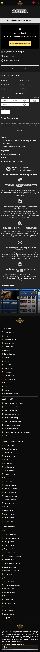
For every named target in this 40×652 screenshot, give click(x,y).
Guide (6, 387)
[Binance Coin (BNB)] (15, 104)
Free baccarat (8, 372)
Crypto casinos (9, 482)
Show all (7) (36, 97)
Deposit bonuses (9, 354)
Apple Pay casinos (10, 485)
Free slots (7, 361)
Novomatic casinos (10, 535)
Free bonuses (8, 347)
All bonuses (7, 350)
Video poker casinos (10, 607)
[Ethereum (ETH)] (5, 104)
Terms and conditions (11, 394)
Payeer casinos (9, 471)
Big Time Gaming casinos (12, 563)
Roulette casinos (9, 600)
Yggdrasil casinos (9, 592)
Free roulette (8, 365)
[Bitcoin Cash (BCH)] (34, 100)
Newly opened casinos (11, 336)
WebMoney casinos (10, 492)
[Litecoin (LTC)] (15, 100)
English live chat (9, 56)
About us (7, 390)
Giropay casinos (9, 514)
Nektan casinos (9, 582)
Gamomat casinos (10, 567)
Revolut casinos (9, 511)
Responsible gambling (11, 429)
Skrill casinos (8, 464)
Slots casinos (8, 596)
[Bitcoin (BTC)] (5, 100)
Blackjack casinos (9, 603)
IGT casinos (8, 574)
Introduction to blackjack (12, 418)
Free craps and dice (10, 379)
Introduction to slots (10, 411)
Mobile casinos (9, 343)
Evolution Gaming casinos (12, 556)
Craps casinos (8, 618)
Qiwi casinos (8, 478)
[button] (20, 647)
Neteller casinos (9, 460)
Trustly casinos (9, 507)
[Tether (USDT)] (24, 100)
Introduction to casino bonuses (14, 407)
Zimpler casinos (9, 467)
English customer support (12, 60)
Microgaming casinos (11, 531)
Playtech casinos (9, 549)
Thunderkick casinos (10, 589)
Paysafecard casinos (10, 449)
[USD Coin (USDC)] (24, 104)
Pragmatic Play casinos (11, 538)
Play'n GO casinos (9, 553)
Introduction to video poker (12, 421)
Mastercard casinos (10, 456)
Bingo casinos (8, 610)
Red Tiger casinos (9, 542)
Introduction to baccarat (12, 425)
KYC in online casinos (11, 436)
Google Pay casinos (10, 489)
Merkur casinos (9, 578)
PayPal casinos (9, 445)
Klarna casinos (9, 503)
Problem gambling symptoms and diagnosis (18, 432)
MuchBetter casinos (10, 496)
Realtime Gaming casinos (12, 585)
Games (6, 358)
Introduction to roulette (11, 414)
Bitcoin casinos (9, 518)
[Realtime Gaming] (5, 112)
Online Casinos (9, 332)
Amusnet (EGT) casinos (11, 571)
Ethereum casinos (9, 521)
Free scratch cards (10, 383)
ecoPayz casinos (9, 474)
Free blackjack (8, 369)
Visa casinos (8, 453)
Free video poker (9, 376)
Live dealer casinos (10, 340)
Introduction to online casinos (13, 403)
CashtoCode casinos (10, 500)
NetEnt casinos (9, 545)
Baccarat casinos (9, 614)
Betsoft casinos (9, 560)
